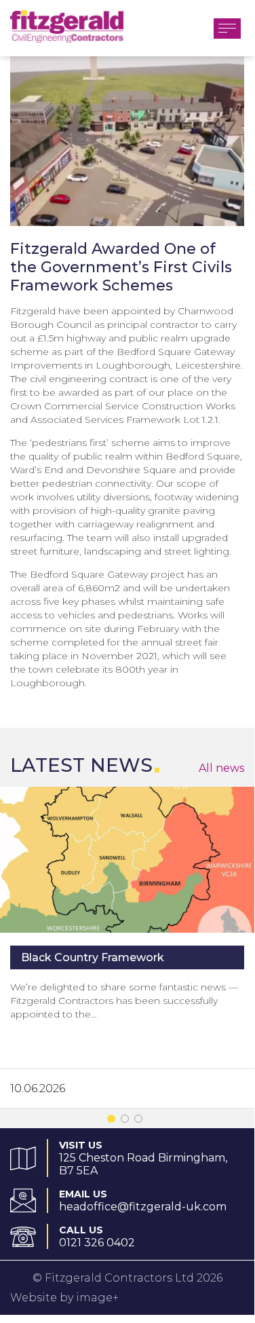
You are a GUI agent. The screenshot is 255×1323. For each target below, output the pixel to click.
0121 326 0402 (97, 1242)
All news (221, 768)
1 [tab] (114, 1121)
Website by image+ (64, 1297)
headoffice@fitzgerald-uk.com (143, 1206)
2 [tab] (127, 1121)
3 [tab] (141, 1121)
